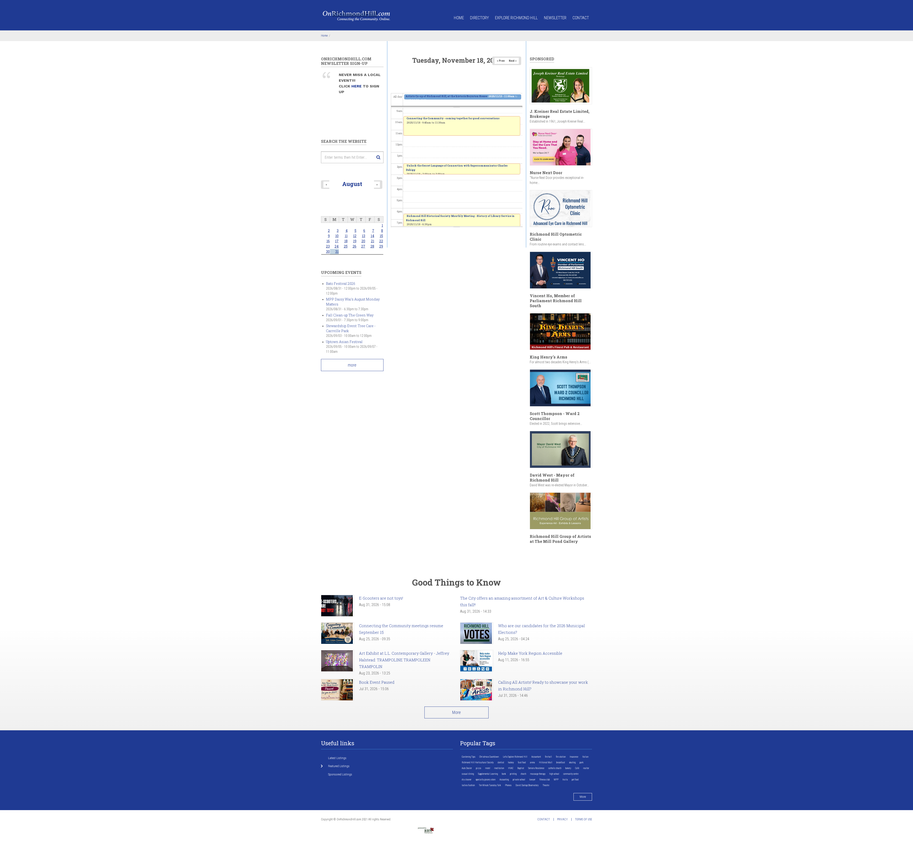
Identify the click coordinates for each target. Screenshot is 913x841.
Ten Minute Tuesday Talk (490, 785)
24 (337, 246)
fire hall (548, 756)
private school (519, 779)
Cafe (577, 768)
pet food (575, 779)
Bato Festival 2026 (340, 283)
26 (354, 246)
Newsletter (555, 17)
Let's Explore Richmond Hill (515, 756)
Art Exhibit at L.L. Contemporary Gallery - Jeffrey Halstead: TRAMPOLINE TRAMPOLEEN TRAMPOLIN (404, 660)
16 (328, 241)
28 (372, 246)
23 (328, 246)
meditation (499, 768)
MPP (556, 779)
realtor (586, 768)
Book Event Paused (376, 682)
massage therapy (537, 774)
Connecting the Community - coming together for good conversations (453, 118)
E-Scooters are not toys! (381, 598)
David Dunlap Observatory (527, 785)
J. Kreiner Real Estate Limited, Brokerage (559, 114)
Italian (585, 756)
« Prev (501, 60)
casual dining (468, 774)
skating (572, 762)
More (456, 712)
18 (346, 241)
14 (372, 236)
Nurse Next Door (546, 172)
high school (554, 774)
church (523, 774)
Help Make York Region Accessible (530, 653)
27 (363, 246)
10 (337, 236)
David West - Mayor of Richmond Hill (552, 478)
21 (372, 241)
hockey (511, 762)
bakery (568, 768)
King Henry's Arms (548, 356)
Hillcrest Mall (545, 762)
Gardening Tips (468, 756)
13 (363, 236)
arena (532, 762)
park (581, 762)
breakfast (560, 762)
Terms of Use (583, 819)
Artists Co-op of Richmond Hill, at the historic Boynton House (446, 96)
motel (487, 768)
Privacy (562, 819)
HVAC (510, 768)
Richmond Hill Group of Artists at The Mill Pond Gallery (560, 539)
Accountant (536, 756)
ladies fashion (468, 785)
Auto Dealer (467, 768)
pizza (478, 768)
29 (381, 246)
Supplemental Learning (488, 774)
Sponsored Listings (340, 774)
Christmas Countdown (489, 756)
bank (504, 774)
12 (354, 236)
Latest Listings (337, 758)
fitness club (544, 779)
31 (337, 251)
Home (459, 17)
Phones (508, 785)
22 (381, 241)
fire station (561, 756)
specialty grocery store (485, 779)
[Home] (356, 15)
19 (354, 241)
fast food (522, 762)
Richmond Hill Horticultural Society (478, 762)
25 (346, 246)
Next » (512, 60)
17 (337, 241)
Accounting (504, 779)
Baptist (520, 768)
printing (513, 774)
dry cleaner (466, 779)
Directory (479, 17)
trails (565, 779)
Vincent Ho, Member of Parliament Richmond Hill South (556, 300)
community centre (570, 774)
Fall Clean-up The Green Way (350, 315)
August (352, 183)
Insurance (574, 756)
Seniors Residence (536, 768)
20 (363, 241)
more (352, 365)
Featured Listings (339, 766)
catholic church (554, 768)
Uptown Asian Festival (344, 341)
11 (346, 236)
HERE (357, 86)
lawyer (532, 779)
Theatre (546, 785)
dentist (501, 762)
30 (328, 251)
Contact (581, 17)
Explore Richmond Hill (516, 17)
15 (381, 236)
